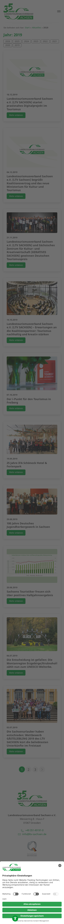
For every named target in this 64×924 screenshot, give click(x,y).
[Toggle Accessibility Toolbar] (15, 918)
